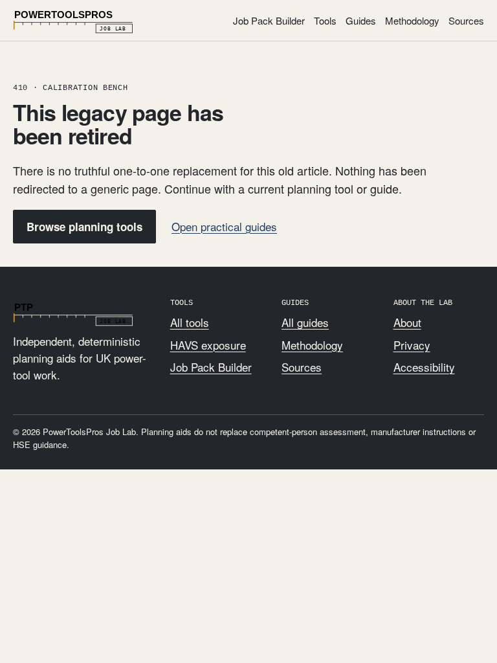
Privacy (411, 345)
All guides (305, 322)
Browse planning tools (84, 226)
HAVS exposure (208, 345)
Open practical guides (224, 226)
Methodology (412, 20)
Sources (466, 20)
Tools (325, 20)
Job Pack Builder (269, 20)
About (407, 322)
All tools (189, 322)
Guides (361, 20)
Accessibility (424, 367)
